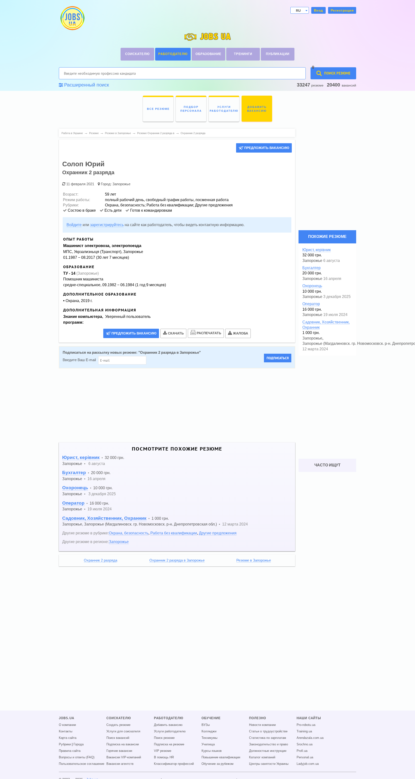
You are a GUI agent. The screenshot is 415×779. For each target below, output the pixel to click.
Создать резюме (118, 725)
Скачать (176, 333)
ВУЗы (205, 725)
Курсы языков (211, 751)
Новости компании (262, 725)
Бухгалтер (74, 472)
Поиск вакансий (117, 738)
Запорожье (121, 184)
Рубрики (65, 744)
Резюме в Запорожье (253, 560)
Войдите (74, 225)
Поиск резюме (164, 738)
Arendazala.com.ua (310, 738)
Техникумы (209, 738)
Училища (208, 744)
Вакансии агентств (120, 764)
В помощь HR (164, 757)
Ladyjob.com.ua (308, 764)
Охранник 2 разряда (100, 560)
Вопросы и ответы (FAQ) (76, 757)
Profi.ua (302, 751)
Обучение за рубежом (217, 764)
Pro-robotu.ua (306, 725)
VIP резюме (162, 751)
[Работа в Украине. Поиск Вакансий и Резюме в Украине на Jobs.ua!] (72, 18)
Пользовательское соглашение (81, 764)
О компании (67, 725)
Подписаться (278, 358)
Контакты (65, 731)
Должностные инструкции (267, 751)
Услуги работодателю (170, 731)
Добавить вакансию (168, 725)
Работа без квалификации (173, 533)
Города (78, 744)
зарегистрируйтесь (107, 225)
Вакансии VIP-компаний (123, 757)
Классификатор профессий (174, 764)
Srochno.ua (304, 744)
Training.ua (304, 731)
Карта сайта (67, 738)
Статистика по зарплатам (267, 738)
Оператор (73, 503)
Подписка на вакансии (122, 744)
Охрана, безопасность (128, 533)
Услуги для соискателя (123, 731)
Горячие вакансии (119, 751)
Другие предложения (218, 533)
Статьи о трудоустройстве (268, 731)
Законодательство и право (268, 744)
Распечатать (209, 333)
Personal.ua (305, 757)
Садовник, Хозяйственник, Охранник (104, 518)
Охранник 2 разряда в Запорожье (169, 352)
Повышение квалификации (220, 757)
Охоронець (75, 487)
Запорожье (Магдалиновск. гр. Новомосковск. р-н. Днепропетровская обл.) (150, 524)
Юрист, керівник (81, 457)
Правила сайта (69, 751)
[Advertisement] (177, 405)
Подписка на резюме (169, 744)
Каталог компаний (262, 757)
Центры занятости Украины (268, 764)
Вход (318, 10)
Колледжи (208, 731)
